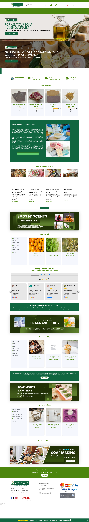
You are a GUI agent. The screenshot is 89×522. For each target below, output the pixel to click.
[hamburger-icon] (77, 10)
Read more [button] (14, 294)
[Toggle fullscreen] (1, 503)
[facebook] (11, 498)
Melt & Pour (15, 10)
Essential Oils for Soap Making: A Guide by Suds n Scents (53, 191)
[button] (11, 292)
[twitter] (13, 498)
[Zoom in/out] (0, 503)
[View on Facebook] (30, 286)
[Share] (2, 503)
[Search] (27, 5)
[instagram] (15, 498)
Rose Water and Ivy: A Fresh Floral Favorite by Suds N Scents (35, 191)
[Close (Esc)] (4, 503)
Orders (75, 5)
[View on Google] (13, 286)
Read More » (15, 201)
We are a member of (20, 77)
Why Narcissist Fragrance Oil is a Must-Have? (70, 191)
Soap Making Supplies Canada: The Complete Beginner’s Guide (18, 191)
